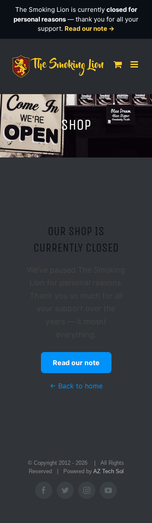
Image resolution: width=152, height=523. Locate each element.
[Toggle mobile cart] (118, 64)
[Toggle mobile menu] (134, 64)
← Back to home (76, 386)
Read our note (76, 362)
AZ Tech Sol (108, 471)
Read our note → (89, 28)
